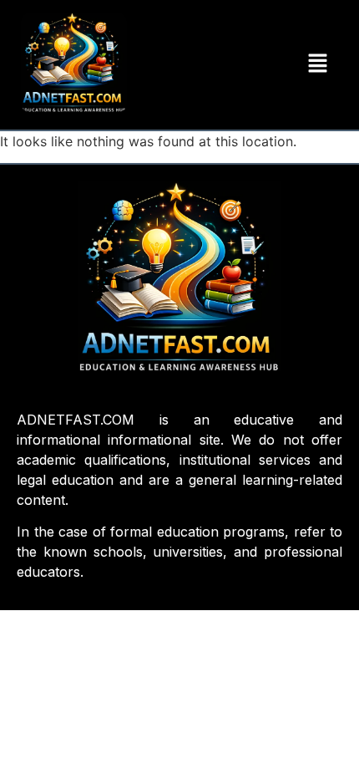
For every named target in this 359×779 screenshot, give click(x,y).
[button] (318, 65)
